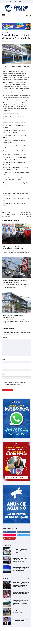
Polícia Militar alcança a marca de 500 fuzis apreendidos (21, 611)
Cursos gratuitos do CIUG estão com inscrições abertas (14, 316)
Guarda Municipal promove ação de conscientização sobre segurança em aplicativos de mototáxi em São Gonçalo (21, 584)
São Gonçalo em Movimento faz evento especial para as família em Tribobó (14, 247)
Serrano (4, 41)
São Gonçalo (5, 32)
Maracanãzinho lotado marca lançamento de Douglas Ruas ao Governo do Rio (21, 551)
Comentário (5, 337)
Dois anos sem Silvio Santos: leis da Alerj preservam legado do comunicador (21, 620)
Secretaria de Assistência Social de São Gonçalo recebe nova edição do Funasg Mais (20, 560)
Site (3, 374)
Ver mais (27, 578)
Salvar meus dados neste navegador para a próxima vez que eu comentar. (15, 383)
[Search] (30, 15)
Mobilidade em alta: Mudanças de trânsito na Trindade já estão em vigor (16, 281)
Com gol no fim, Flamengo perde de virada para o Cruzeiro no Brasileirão (21, 594)
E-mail (4, 367)
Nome (4, 359)
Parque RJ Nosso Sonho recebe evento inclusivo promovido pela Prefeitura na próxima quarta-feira (21, 602)
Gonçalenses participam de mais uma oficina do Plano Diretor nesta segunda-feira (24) (21, 569)
